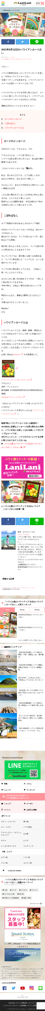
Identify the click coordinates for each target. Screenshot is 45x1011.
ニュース (7, 790)
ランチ (14, 890)
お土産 (25, 834)
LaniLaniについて (14, 1003)
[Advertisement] (22, 744)
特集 (5, 784)
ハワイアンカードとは (12, 128)
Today (7, 610)
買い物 (25, 821)
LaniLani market (14, 871)
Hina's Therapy (23, 534)
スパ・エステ (6, 827)
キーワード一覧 (36, 903)
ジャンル (7, 816)
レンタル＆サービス (8, 846)
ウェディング (28, 846)
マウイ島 (4, 863)
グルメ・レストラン (8, 821)
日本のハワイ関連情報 (11, 898)
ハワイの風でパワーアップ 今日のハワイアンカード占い (23, 9)
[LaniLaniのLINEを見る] (40, 988)
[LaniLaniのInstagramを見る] (31, 988)
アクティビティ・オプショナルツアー (11, 834)
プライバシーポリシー (11, 1005)
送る (37, 41)
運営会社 (24, 1003)
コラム (7, 9)
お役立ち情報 (32, 810)
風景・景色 (27, 898)
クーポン (30, 804)
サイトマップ (33, 1003)
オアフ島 (4, 857)
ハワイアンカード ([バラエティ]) (15, 380)
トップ (2, 9)
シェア (8, 41)
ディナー (34, 890)
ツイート (22, 41)
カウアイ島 (27, 863)
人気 (5, 890)
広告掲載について (26, 1005)
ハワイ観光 (27, 827)
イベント (7, 810)
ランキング (31, 790)
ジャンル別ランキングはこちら (30, 640)
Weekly (22, 610)
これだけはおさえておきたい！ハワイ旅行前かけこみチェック (17, 797)
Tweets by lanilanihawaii (12, 758)
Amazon (16, 354)
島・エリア (8, 852)
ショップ (7, 804)
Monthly (37, 610)
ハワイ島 (26, 857)
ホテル (3, 840)
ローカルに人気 (9, 894)
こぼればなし (8, 123)
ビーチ (25, 840)
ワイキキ (24, 890)
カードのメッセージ (11, 119)
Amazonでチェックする (11, 397)
